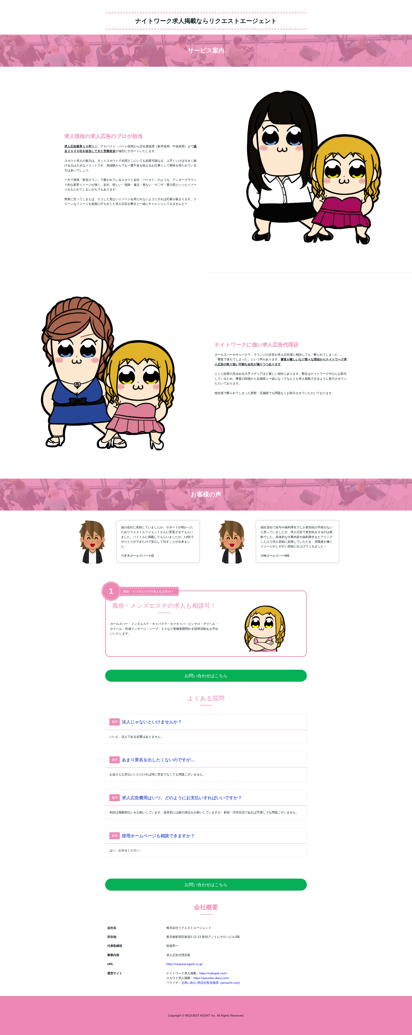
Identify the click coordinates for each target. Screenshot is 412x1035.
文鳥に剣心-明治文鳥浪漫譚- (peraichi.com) (210, 982)
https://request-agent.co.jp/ (184, 964)
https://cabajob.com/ (213, 973)
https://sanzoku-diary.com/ (211, 978)
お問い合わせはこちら (206, 675)
